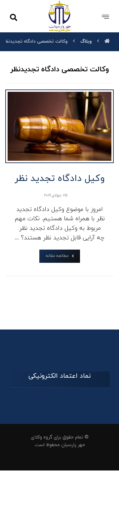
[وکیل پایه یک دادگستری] (59, 16)
